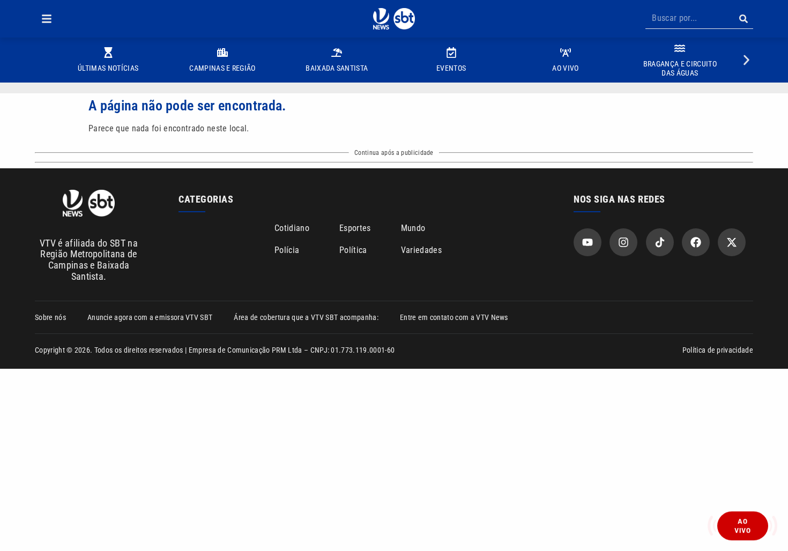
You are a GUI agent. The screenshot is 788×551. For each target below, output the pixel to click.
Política (353, 250)
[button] (46, 19)
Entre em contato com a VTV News (454, 317)
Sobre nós (50, 317)
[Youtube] (587, 242)
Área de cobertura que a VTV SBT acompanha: (306, 317)
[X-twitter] (732, 242)
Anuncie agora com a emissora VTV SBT (150, 317)
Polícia (286, 250)
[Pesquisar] (743, 18)
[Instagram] (623, 242)
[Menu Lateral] (46, 19)
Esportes (355, 228)
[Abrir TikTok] (660, 242)
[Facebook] (696, 242)
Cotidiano (291, 228)
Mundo (413, 228)
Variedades (421, 250)
